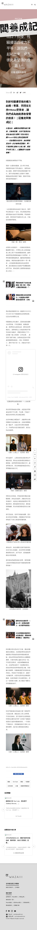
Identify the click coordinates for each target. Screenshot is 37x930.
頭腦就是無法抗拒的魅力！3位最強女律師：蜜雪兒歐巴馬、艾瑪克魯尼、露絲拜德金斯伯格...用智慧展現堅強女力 (23, 301)
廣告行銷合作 (9, 887)
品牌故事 (8, 896)
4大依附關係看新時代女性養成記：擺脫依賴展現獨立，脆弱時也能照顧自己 (23, 636)
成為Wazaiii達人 (17, 902)
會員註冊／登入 (10, 899)
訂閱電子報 (16, 905)
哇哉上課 (21, 896)
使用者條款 (26, 902)
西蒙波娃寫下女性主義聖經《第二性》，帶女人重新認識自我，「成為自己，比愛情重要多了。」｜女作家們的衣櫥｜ (23, 288)
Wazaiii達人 (15, 896)
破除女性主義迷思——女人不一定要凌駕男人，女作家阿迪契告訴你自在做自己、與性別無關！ (23, 625)
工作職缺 (17, 887)
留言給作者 (19, 773)
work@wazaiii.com (18, 914)
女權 (16, 786)
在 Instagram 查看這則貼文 (20, 374)
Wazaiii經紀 (9, 902)
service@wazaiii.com (20, 916)
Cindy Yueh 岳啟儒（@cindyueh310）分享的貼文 (21, 397)
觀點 (9, 782)
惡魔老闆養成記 (25, 786)
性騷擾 (27, 782)
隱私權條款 (9, 905)
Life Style (15, 782)
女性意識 (10, 786)
